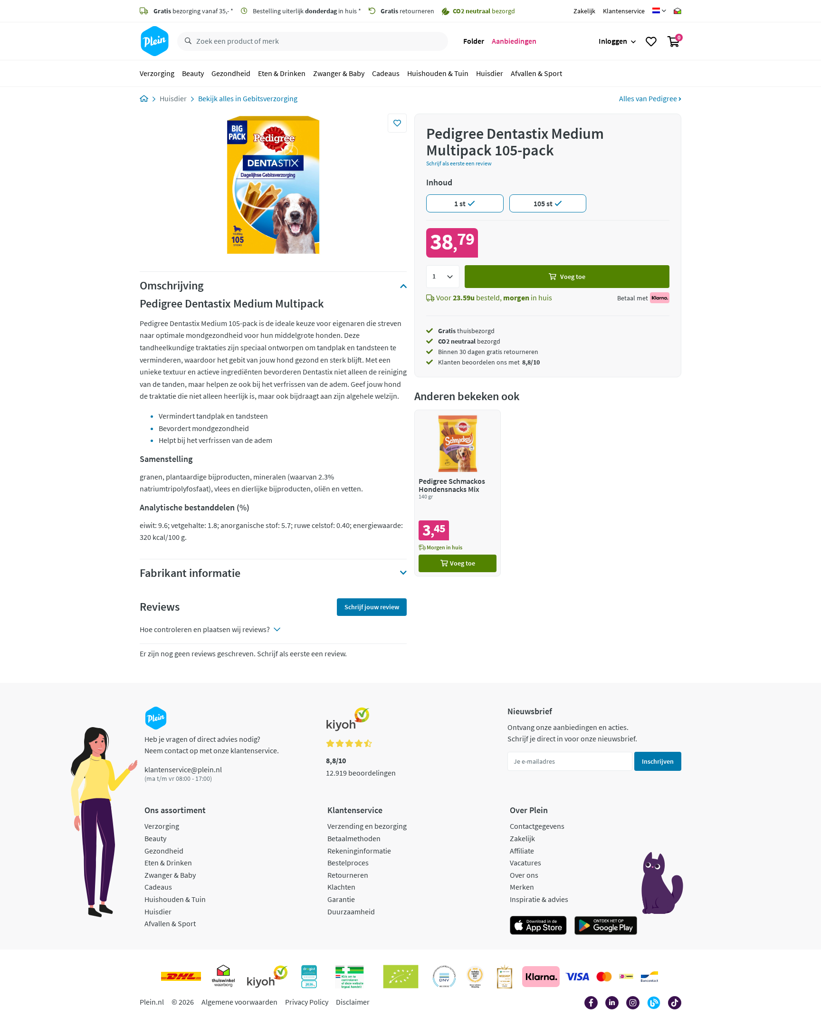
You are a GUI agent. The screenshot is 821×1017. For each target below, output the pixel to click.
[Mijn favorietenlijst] (651, 41)
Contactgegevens (537, 826)
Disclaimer (353, 1002)
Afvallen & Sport (536, 73)
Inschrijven (658, 761)
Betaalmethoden (354, 838)
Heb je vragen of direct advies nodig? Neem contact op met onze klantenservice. (211, 744)
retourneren (407, 11)
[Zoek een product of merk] (186, 41)
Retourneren (347, 875)
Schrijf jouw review (371, 607)
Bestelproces (348, 862)
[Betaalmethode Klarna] (541, 976)
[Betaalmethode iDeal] (626, 976)
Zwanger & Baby (338, 73)
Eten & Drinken (281, 73)
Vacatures (525, 862)
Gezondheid (230, 73)
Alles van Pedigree (648, 98)
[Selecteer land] (659, 11)
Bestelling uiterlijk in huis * (306, 11)
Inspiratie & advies (539, 899)
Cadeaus (386, 73)
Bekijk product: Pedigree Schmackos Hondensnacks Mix (457, 493)
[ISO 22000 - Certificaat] (444, 976)
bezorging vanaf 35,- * (193, 11)
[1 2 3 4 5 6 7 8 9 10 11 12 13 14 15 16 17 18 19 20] (442, 276)
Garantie (341, 899)
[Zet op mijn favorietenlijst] (397, 123)
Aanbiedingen (514, 41)
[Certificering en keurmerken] (401, 976)
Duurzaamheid (351, 911)
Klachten (341, 887)
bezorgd (469, 341)
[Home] (144, 98)
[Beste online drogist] (475, 976)
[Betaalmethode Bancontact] (649, 976)
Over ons (524, 875)
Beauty (193, 73)
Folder (473, 41)
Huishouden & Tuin (437, 73)
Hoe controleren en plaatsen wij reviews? (205, 629)
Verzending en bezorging (367, 826)
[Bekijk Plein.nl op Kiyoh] (267, 976)
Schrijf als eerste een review (459, 163)
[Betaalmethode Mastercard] (604, 976)
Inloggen (613, 41)
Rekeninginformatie (359, 850)
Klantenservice (624, 11)
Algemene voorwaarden (239, 1002)
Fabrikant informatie (190, 573)
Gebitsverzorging (270, 98)
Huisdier (489, 73)
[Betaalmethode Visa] (577, 976)
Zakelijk (584, 11)
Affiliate (522, 850)
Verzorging (157, 73)
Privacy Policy (306, 1002)
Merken (522, 887)
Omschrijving (171, 285)
